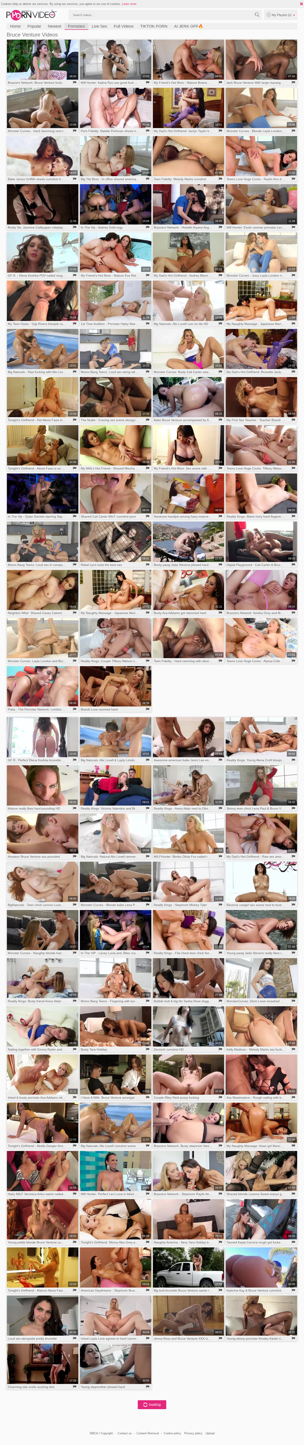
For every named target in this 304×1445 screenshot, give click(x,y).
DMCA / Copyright (101, 1433)
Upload (210, 1433)
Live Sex (99, 26)
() (282, 15)
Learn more (129, 4)
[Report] (75, 82)
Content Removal (148, 1433)
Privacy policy (193, 1433)
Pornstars (76, 26)
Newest (54, 26)
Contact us (125, 1433)
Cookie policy (172, 1433)
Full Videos (124, 26)
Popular (34, 26)
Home (15, 26)
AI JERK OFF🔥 (188, 26)
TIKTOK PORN (153, 26)
